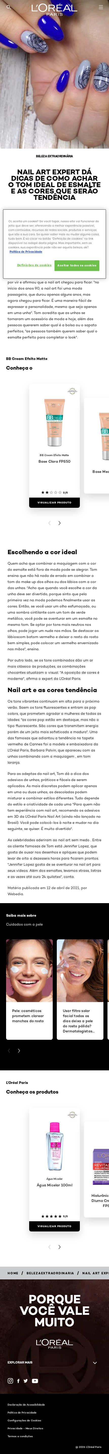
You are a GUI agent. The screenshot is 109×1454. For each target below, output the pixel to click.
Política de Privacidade (22, 1412)
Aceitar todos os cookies (77, 265)
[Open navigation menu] (101, 7)
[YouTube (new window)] (35, 1381)
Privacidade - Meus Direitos (25, 1428)
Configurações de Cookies (24, 1420)
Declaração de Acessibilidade (26, 1404)
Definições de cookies (34, 265)
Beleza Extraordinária (54, 156)
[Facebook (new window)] (18, 1381)
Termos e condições (20, 1436)
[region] (54, 244)
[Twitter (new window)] (26, 1381)
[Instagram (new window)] (10, 1381)
